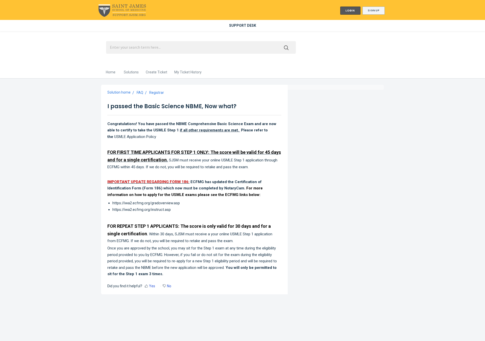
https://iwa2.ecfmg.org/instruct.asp (141, 209)
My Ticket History (188, 72)
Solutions (131, 72)
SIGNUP (373, 10)
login (350, 10)
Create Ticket (156, 72)
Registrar (156, 93)
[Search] (286, 47)
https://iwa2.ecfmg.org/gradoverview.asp (146, 203)
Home (110, 72)
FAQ (140, 93)
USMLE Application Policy (135, 136)
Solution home (119, 92)
